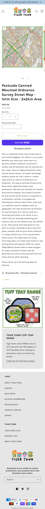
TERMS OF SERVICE (13, 410)
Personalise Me (9, 123)
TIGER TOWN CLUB (12, 431)
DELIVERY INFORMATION (15, 399)
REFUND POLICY (11, 405)
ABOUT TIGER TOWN (13, 383)
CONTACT (8, 388)
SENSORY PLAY (11, 436)
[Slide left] (17, 78)
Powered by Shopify (28, 508)
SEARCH (8, 415)
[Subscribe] (37, 480)
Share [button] (7, 280)
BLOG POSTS (10, 394)
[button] (3, 11)
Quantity (5, 112)
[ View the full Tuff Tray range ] (20, 361)
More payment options (22, 148)
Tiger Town (19, 508)
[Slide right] (27, 78)
